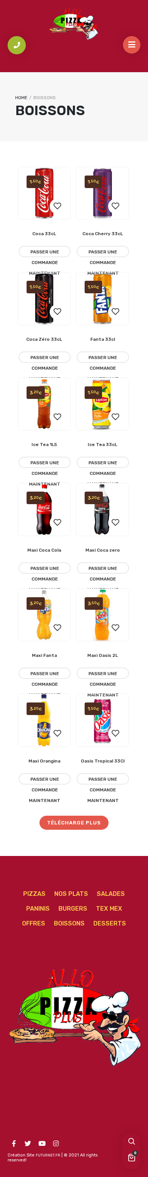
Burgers (72, 908)
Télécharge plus (74, 823)
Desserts (109, 923)
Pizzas (34, 893)
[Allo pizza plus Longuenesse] (74, 24)
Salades (111, 893)
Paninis (38, 908)
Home (21, 97)
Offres (33, 923)
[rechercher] (131, 1142)
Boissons (69, 923)
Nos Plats (71, 893)
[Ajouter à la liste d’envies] (57, 206)
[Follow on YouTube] (42, 1143)
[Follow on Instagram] (56, 1143)
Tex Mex (109, 908)
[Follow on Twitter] (28, 1143)
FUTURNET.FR (48, 1155)
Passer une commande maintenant (44, 253)
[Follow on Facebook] (14, 1143)
